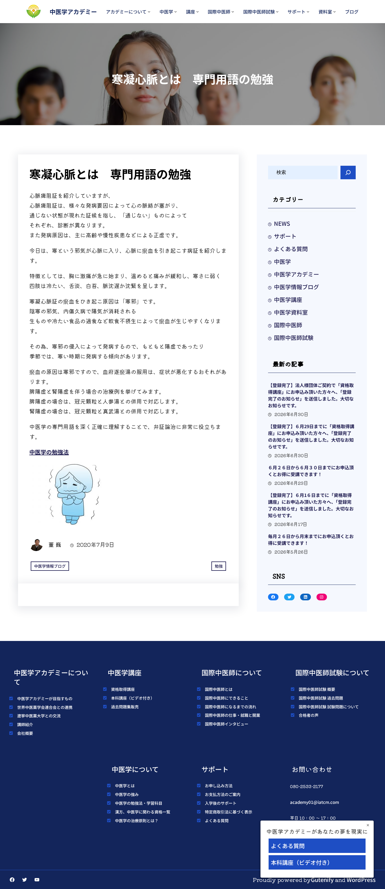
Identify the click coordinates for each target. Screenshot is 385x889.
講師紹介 (25, 724)
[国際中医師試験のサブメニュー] (277, 11)
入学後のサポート (220, 803)
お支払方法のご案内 (222, 794)
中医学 (166, 11)
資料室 (325, 11)
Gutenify (322, 879)
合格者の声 (308, 715)
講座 (190, 11)
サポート (296, 11)
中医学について (135, 769)
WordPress (361, 879)
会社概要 (25, 733)
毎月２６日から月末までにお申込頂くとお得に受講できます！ (311, 539)
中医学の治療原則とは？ (136, 820)
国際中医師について (232, 672)
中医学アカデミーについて (51, 677)
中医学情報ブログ (50, 566)
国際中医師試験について (332, 672)
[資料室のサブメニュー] (334, 11)
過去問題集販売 (125, 706)
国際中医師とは (219, 689)
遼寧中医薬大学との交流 (39, 715)
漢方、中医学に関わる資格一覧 (142, 812)
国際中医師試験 (259, 11)
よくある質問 (291, 249)
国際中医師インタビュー (226, 724)
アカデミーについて (126, 11)
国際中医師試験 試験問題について (329, 706)
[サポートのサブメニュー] (308, 11)
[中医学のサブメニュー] (175, 11)
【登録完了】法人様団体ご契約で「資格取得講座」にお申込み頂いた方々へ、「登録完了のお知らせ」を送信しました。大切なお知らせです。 (311, 395)
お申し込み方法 (219, 785)
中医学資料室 (291, 312)
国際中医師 (219, 11)
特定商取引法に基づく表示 (228, 812)
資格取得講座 (123, 689)
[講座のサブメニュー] (197, 11)
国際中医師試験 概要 (317, 689)
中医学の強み (127, 794)
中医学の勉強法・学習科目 (138, 803)
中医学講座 (288, 299)
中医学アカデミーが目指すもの (44, 698)
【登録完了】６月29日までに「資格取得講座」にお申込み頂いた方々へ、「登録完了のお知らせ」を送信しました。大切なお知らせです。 (311, 436)
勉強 (219, 566)
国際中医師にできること (226, 698)
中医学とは (125, 785)
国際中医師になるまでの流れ (230, 706)
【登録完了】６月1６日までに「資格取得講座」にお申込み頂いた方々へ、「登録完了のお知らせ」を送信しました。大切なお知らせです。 (311, 505)
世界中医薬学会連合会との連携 (44, 707)
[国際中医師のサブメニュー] (232, 11)
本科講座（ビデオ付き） (132, 698)
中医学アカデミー (73, 11)
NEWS (282, 223)
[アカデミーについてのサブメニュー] (149, 11)
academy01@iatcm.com (314, 802)
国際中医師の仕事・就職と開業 (232, 715)
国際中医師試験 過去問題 (321, 698)
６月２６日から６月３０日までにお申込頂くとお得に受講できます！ (311, 470)
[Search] (348, 172)
